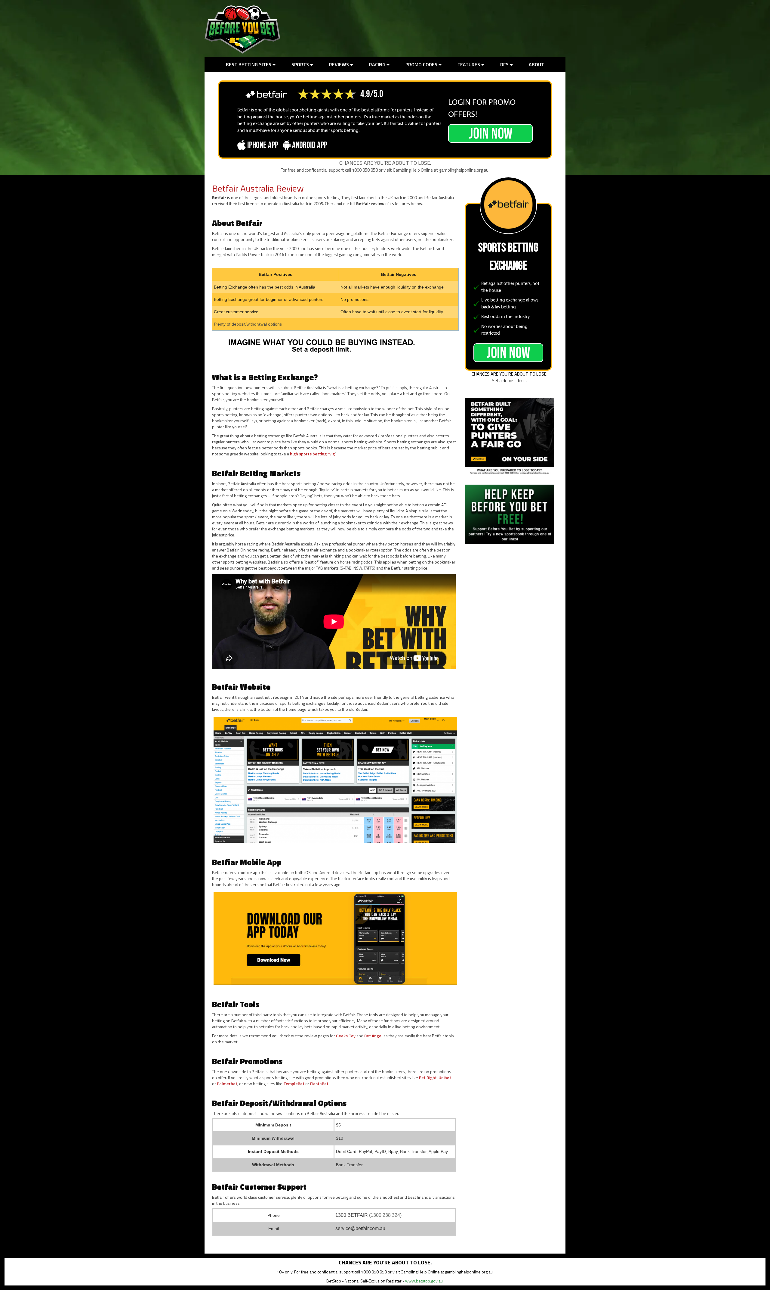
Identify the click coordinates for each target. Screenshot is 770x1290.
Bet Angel (373, 1035)
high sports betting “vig (312, 454)
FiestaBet (319, 1083)
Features (469, 64)
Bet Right (428, 1077)
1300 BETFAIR (351, 1215)
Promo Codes (422, 64)
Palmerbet (227, 1083)
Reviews (339, 64)
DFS (505, 64)
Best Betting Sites (249, 64)
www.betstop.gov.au (424, 1281)
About (536, 64)
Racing (378, 64)
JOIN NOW (490, 134)
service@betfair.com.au (360, 1228)
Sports (300, 64)
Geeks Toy (346, 1035)
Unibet (445, 1077)
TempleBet (293, 1083)
